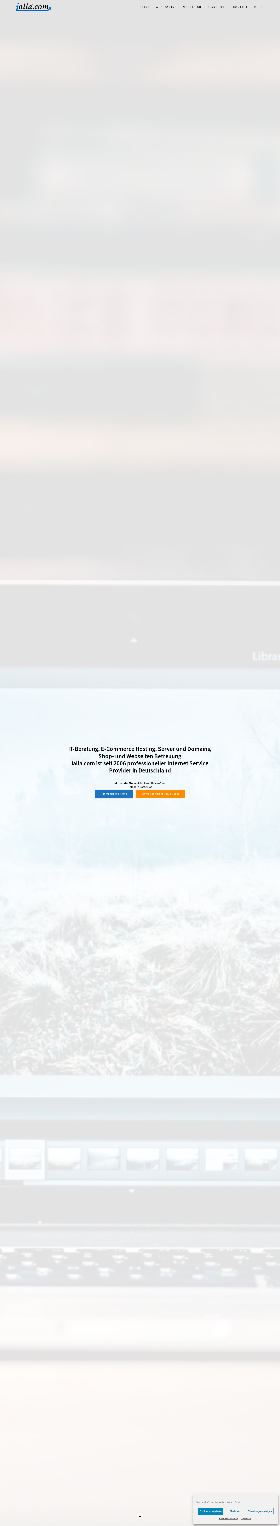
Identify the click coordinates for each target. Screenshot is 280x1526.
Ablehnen (234, 1511)
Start (145, 7)
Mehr (258, 7)
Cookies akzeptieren (211, 1511)
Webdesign (192, 7)
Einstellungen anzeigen (259, 1511)
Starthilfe (217, 7)
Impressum (246, 1518)
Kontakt (240, 7)
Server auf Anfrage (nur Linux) (160, 794)
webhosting (166, 7)
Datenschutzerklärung (228, 1518)
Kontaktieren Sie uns (114, 794)
